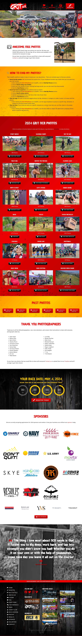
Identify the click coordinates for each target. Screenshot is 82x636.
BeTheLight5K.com (63, 603)
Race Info (52, 7)
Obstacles (12, 595)
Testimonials (14, 604)
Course (11, 597)
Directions (12, 602)
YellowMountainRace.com (47, 625)
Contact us (15, 58)
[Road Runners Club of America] (32, 617)
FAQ (9, 600)
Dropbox (67, 361)
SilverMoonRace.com (46, 595)
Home (44, 7)
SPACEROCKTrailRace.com (47, 603)
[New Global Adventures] (32, 601)
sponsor (70, 422)
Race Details (12, 592)
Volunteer (12, 622)
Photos (60, 7)
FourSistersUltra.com (64, 617)
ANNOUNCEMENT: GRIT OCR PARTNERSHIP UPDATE (41, 581)
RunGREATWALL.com (46, 617)
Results (11, 617)
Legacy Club (12, 609)
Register (70, 7)
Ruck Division (13, 612)
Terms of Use (45, 630)
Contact (11, 624)
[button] (47, 6)
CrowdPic (56, 129)
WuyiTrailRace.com (63, 610)
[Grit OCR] (32, 606)
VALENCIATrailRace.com (64, 595)
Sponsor (12, 619)
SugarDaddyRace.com (46, 610)
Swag (10, 607)
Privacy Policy (50, 630)
